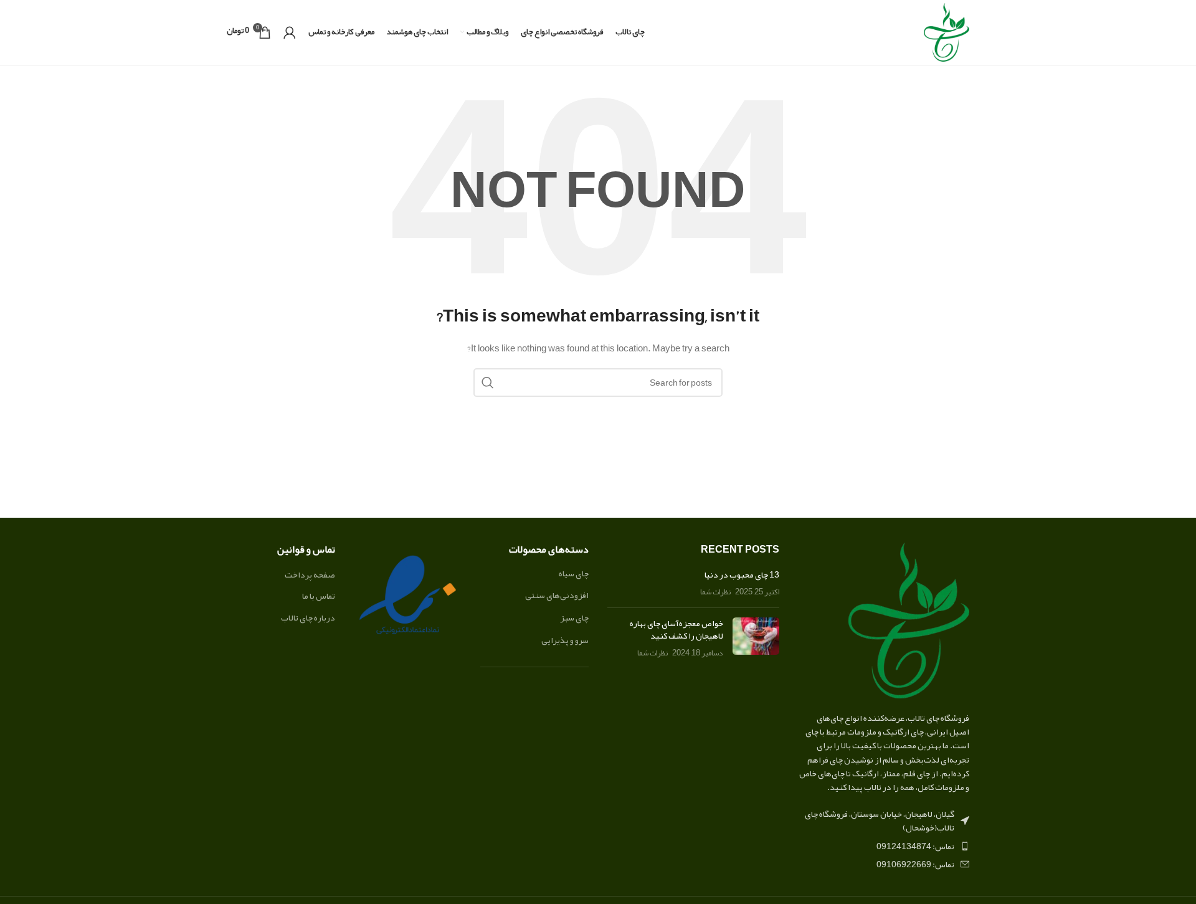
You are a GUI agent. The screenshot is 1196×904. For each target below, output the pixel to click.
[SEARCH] (487, 382)
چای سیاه (574, 573)
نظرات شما (715, 591)
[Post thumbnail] (756, 638)
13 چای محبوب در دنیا (742, 574)
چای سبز (574, 617)
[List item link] (884, 846)
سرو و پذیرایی (565, 640)
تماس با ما (318, 596)
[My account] (289, 32)
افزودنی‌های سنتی (557, 595)
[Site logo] (946, 35)
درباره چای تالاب (308, 618)
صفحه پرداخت (310, 575)
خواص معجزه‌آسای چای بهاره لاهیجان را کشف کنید (676, 629)
